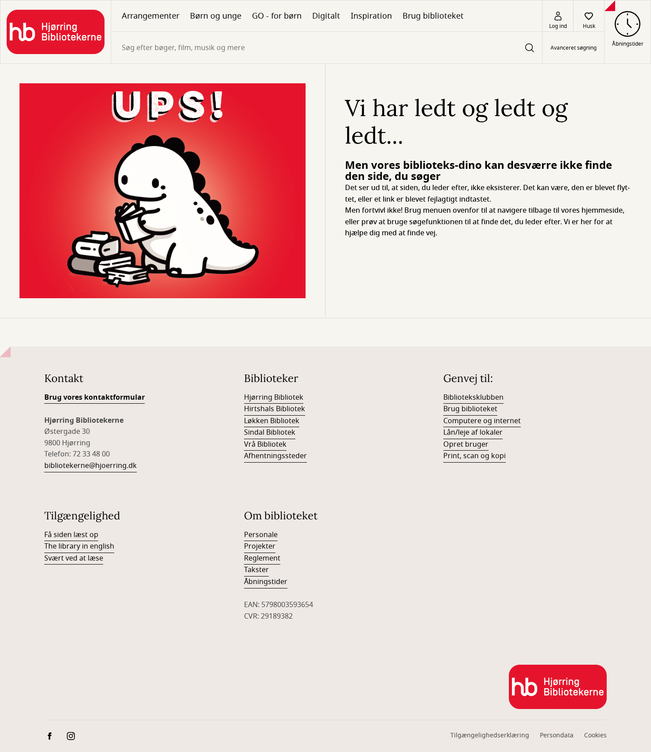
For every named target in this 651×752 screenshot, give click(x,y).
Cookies (595, 735)
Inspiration (371, 16)
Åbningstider (265, 582)
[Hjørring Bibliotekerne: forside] (55, 31)
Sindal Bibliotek (269, 432)
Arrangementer (150, 16)
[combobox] (326, 47)
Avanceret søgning (573, 48)
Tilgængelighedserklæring (489, 735)
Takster (256, 570)
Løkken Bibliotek (271, 421)
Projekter (259, 546)
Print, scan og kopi (474, 456)
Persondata (557, 735)
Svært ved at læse (73, 558)
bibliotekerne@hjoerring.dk (90, 465)
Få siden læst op (71, 535)
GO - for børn (277, 16)
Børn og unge (215, 16)
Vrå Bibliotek (265, 444)
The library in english (79, 546)
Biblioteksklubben (473, 397)
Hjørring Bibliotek (273, 397)
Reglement (262, 558)
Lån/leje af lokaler (473, 432)
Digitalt (326, 16)
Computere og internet (482, 421)
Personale (261, 535)
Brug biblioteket (433, 16)
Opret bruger (465, 444)
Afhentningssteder (275, 456)
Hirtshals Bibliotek (274, 409)
